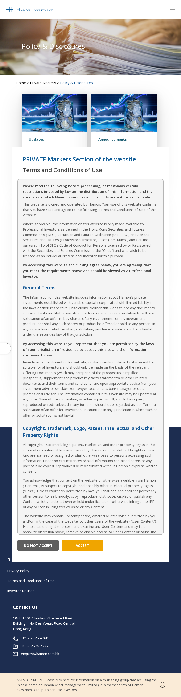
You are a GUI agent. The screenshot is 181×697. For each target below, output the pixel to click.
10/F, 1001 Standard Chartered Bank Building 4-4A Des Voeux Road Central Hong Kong (44, 623)
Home (21, 82)
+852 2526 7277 (35, 645)
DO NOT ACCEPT (38, 545)
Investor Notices (20, 590)
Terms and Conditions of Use (30, 580)
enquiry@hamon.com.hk (40, 653)
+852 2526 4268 (34, 637)
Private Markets (43, 82)
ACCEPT (82, 545)
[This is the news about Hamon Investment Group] (54, 105)
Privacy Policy (18, 570)
